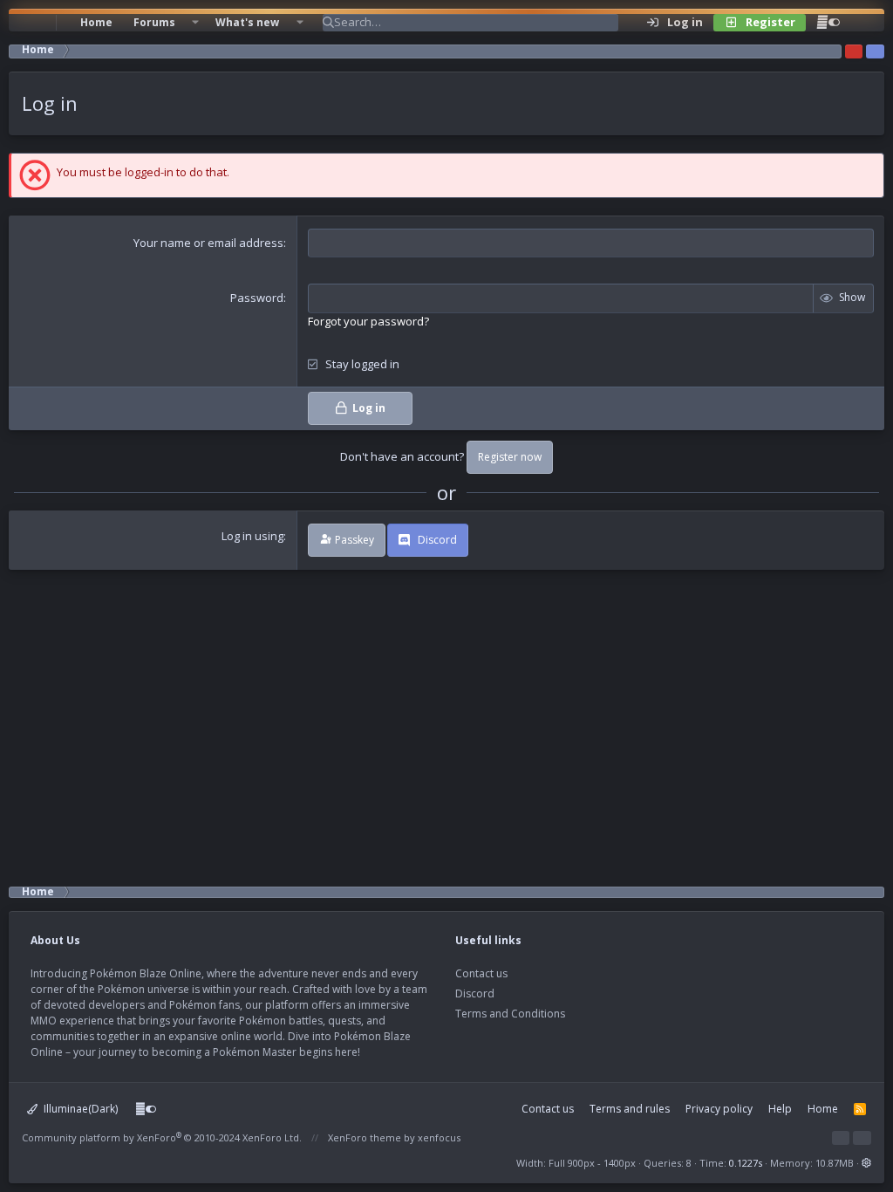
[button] (195, 23)
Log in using (252, 536)
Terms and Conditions (510, 1013)
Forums (154, 22)
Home (96, 22)
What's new (247, 22)
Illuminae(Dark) (79, 1108)
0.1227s (745, 1162)
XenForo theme (364, 1137)
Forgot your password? (368, 321)
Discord (474, 993)
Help (780, 1108)
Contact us (481, 973)
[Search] (860, 22)
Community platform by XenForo (162, 1137)
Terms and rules (630, 1108)
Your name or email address (208, 242)
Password (256, 297)
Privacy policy (719, 1108)
